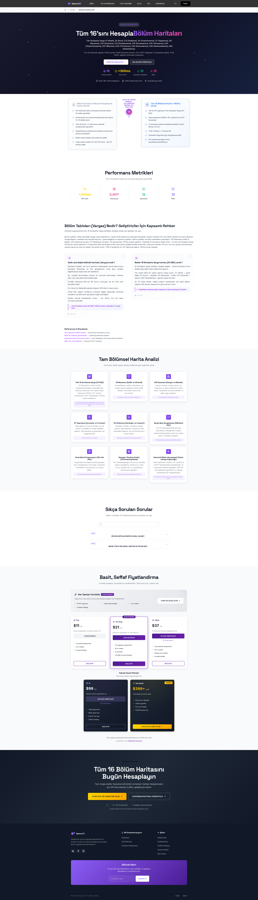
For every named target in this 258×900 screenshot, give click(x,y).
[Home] (65, 10)
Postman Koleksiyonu (130, 846)
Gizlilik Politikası (164, 846)
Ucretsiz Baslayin (169, 601)
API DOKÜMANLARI (107, 3)
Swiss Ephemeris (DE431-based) (75, 333)
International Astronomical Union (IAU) (76, 338)
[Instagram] (83, 851)
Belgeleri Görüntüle (142, 62)
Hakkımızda (162, 838)
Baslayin (89, 663)
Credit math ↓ (169, 640)
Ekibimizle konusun (135, 741)
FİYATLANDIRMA (126, 3)
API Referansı (127, 842)
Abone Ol (142, 879)
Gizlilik (177, 896)
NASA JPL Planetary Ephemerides (75, 335)
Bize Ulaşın (162, 854)
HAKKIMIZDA (160, 3)
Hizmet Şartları (163, 850)
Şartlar (185, 896)
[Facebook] (78, 851)
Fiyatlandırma (163, 842)
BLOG (139, 3)
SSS (148, 3)
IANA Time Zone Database (73, 341)
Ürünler (72, 10)
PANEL (185, 3)
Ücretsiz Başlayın (114, 62)
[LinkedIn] (73, 851)
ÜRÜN (91, 3)
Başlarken (125, 838)
